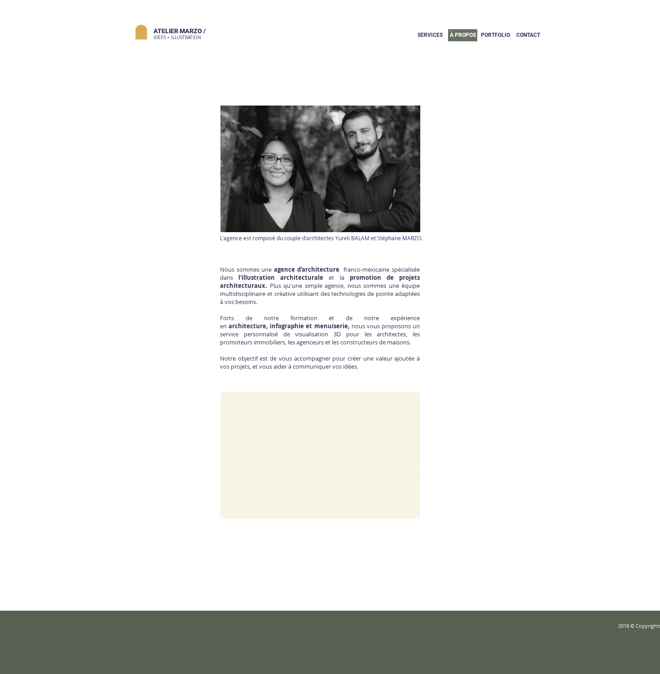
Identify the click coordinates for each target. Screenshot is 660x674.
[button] (495, 35)
